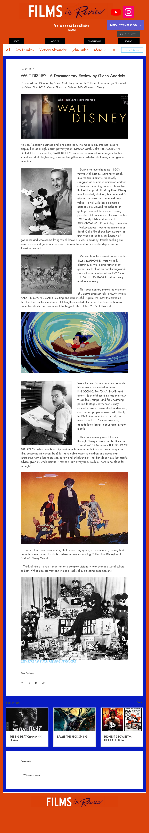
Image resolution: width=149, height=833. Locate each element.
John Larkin (80, 50)
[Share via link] (43, 682)
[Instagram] (128, 12)
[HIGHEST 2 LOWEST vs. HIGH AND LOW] (122, 719)
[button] (114, 50)
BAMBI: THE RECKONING (72, 736)
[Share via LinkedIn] (36, 682)
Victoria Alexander (52, 50)
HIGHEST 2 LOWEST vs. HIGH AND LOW (118, 738)
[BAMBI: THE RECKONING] (75, 719)
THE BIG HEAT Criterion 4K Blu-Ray (25, 738)
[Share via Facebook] (22, 682)
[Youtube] (116, 12)
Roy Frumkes (25, 50)
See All (140, 702)
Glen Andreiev (27, 672)
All (8, 50)
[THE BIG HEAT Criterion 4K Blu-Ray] (27, 719)
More (98, 50)
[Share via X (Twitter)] (29, 682)
